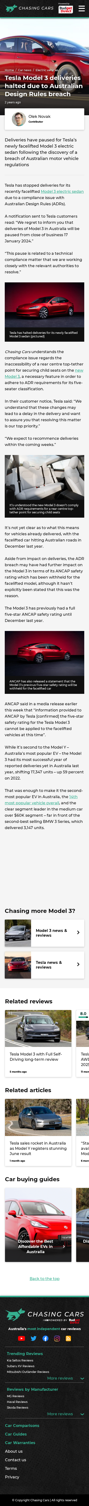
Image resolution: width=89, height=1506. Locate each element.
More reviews (60, 1378)
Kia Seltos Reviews (20, 1360)
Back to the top (45, 1278)
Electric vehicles (47, 70)
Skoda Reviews (17, 1407)
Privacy (12, 1477)
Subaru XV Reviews (20, 1366)
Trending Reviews (25, 1353)
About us (14, 1451)
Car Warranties (20, 1443)
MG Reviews (15, 1396)
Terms (11, 1468)
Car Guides (16, 1434)
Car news (24, 70)
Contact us (15, 1460)
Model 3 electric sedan (62, 191)
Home (9, 70)
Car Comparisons (22, 1425)
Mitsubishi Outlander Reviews (28, 1372)
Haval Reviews (17, 1402)
